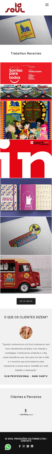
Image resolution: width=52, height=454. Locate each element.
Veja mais (26, 301)
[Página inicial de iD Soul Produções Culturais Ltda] (15, 7)
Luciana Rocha (30, 398)
